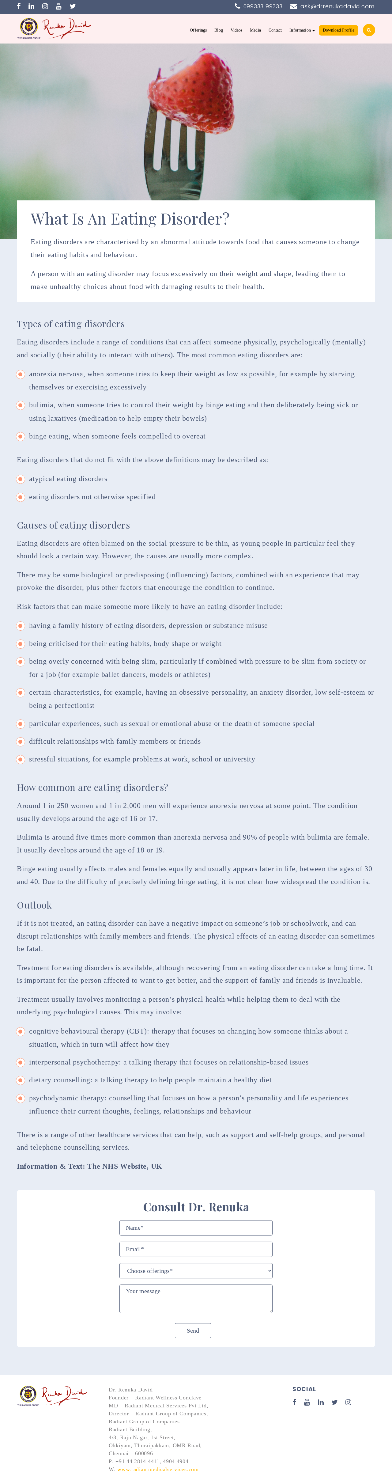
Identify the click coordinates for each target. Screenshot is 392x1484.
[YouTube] (59, 6)
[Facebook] (19, 6)
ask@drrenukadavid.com (337, 6)
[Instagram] (45, 6)
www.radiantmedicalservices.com (158, 1469)
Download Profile (338, 30)
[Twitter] (73, 6)
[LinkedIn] (31, 6)
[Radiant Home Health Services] (53, 1396)
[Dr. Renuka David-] (55, 28)
